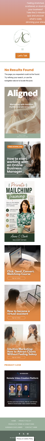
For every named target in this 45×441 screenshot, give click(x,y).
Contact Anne (31, 427)
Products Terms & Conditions (21, 424)
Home (13, 421)
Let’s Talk (22, 55)
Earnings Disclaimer (13, 427)
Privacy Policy (25, 421)
